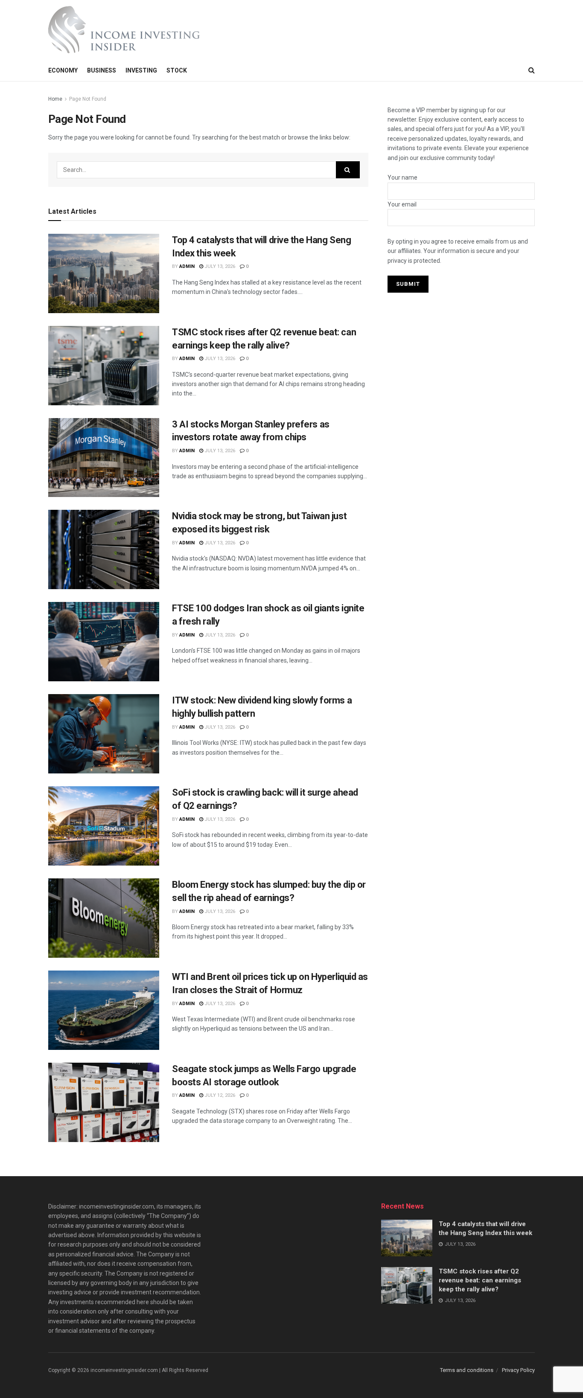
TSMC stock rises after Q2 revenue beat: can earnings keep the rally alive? (480, 1280)
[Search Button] (348, 169)
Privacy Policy (518, 1370)
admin (187, 266)
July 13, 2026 (219, 266)
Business (101, 70)
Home (55, 99)
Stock (176, 70)
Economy (63, 70)
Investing (141, 70)
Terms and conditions (466, 1370)
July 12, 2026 (219, 1095)
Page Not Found (87, 99)
